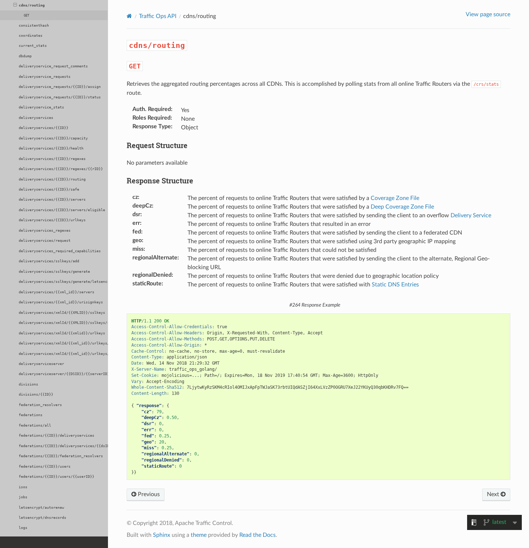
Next (494, 494)
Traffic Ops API (157, 16)
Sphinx (161, 535)
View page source (488, 14)
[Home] (129, 16)
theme (199, 535)
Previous (148, 494)
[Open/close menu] (15, 5)
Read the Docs (257, 535)
